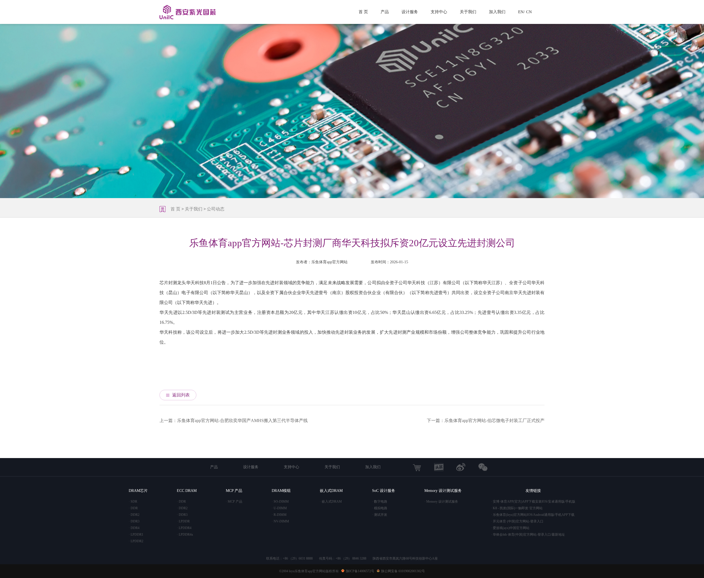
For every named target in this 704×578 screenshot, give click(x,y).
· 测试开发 (379, 515)
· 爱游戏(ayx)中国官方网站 (510, 528)
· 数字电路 (379, 501)
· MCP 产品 (234, 501)
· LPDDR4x (185, 534)
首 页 (363, 12)
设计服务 (410, 12)
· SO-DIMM (280, 501)
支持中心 (439, 12)
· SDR (133, 501)
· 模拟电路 (379, 508)
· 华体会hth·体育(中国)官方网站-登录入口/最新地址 (528, 534)
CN (529, 12)
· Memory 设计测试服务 (441, 501)
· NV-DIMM (280, 521)
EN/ (521, 12)
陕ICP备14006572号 (360, 571)
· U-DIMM (279, 508)
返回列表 (181, 395)
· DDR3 (134, 521)
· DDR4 (134, 528)
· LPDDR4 (184, 528)
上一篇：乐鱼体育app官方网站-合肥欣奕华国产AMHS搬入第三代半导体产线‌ (234, 420)
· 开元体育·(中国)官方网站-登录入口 (517, 521)
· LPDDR (183, 521)
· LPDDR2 (136, 541)
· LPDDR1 (136, 534)
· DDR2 (134, 515)
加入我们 (497, 12)
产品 (385, 12)
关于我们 (468, 12)
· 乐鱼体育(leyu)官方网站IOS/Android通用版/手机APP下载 (532, 515)
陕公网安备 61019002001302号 (403, 571)
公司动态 (215, 209)
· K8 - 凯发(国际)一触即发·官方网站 (517, 508)
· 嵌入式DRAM (331, 501)
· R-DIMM (279, 515)
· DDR (133, 508)
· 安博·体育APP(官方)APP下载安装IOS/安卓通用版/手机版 (533, 501)
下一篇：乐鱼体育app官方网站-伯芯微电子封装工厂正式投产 (485, 420)
